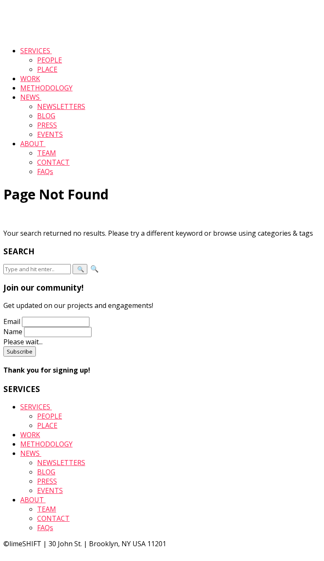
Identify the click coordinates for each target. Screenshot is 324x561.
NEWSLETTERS (61, 106)
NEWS (30, 97)
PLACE (47, 69)
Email (11, 321)
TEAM (46, 153)
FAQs (45, 171)
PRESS (47, 125)
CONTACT (53, 162)
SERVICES (36, 50)
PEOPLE (49, 60)
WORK (30, 78)
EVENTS (50, 134)
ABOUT (33, 143)
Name (12, 331)
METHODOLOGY (46, 88)
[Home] (31, 34)
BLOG (46, 115)
